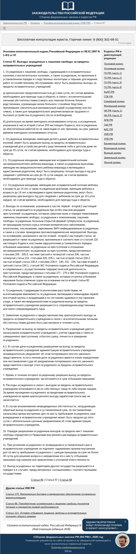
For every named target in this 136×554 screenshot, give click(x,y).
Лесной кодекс (112, 162)
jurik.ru (128, 43)
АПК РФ (108, 120)
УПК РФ (108, 138)
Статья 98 (66, 479)
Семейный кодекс (114, 101)
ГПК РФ (108, 96)
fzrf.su (68, 550)
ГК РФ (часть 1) (113, 73)
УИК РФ (108, 134)
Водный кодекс (112, 152)
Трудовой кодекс (113, 63)
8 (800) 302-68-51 (106, 39)
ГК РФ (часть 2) (113, 77)
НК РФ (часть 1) (113, 110)
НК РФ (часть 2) (113, 115)
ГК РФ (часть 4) (113, 87)
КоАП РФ (109, 92)
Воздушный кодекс (115, 148)
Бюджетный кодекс (115, 143)
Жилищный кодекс (115, 105)
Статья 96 (37, 479)
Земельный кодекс (115, 157)
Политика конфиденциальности (68, 547)
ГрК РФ (108, 124)
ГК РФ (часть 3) (113, 82)
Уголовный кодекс (114, 68)
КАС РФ (108, 129)
